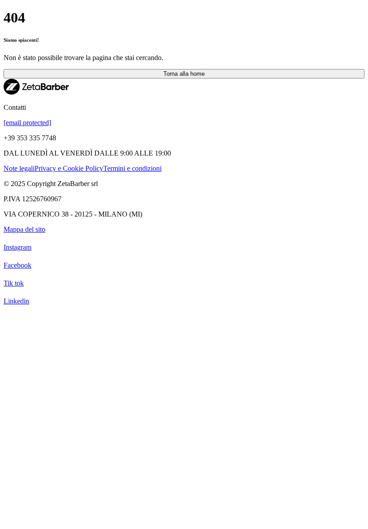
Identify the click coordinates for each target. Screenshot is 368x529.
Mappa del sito (24, 229)
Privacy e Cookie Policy (69, 168)
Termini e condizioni (132, 168)
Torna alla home (184, 73)
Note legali (19, 168)
